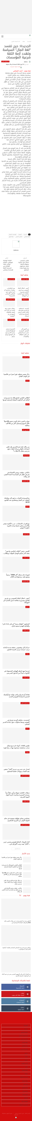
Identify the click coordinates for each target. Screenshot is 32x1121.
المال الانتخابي (27, 237)
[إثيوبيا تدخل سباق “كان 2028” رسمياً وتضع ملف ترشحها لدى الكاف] (15, 565)
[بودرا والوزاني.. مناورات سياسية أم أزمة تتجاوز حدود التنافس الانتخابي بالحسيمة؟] (9, 282)
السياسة (20, 234)
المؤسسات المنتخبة (12, 234)
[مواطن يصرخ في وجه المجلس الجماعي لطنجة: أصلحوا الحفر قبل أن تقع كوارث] (16, 935)
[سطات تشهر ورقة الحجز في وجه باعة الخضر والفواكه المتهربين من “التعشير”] (9, 302)
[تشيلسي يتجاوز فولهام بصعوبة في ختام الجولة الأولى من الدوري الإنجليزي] (15, 808)
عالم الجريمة (26, 455)
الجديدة (25, 234)
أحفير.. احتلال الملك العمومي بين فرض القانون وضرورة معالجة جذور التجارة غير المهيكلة (16, 600)
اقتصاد (26, 1060)
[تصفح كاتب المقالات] (16, 244)
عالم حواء (25, 1084)
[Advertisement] (16, 17)
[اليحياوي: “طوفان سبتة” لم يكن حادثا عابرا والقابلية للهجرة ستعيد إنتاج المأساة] (15, 614)
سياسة (26, 1029)
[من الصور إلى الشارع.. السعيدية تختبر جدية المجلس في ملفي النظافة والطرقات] (23, 323)
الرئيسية (26, 1025)
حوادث (26, 1057)
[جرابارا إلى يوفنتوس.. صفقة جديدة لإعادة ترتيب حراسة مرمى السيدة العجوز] (15, 637)
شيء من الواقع (24, 1077)
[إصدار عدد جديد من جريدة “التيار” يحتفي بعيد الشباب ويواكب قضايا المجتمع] (15, 759)
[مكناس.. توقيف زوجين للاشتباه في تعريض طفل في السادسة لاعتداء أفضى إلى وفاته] (15, 462)
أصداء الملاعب (26, 357)
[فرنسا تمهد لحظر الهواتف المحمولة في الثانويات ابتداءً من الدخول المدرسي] (15, 661)
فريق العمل (25, 1095)
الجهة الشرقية (25, 279)
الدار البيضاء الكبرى (5, 61)
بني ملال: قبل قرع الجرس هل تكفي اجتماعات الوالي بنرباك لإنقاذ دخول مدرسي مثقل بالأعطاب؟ (18, 449)
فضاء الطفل (25, 1088)
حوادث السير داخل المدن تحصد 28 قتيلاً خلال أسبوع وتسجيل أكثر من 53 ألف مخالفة (17, 423)
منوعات (27, 752)
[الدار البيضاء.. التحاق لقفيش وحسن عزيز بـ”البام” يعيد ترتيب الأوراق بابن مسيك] (15, 832)
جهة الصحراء (26, 534)
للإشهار (26, 1098)
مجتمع (27, 381)
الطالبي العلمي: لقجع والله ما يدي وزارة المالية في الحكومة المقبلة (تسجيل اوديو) (12, 866)
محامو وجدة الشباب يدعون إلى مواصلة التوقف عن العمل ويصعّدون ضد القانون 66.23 (17, 500)
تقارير (26, 1067)
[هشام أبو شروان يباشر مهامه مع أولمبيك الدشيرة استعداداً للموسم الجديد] (15, 684)
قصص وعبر (25, 1091)
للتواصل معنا (25, 1101)
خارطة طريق (11, 237)
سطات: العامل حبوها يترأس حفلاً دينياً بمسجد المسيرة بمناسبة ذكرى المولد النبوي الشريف (18, 795)
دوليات (27, 654)
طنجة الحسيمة (11, 279)
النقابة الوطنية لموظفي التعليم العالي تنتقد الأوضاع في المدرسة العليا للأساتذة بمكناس (8, 265)
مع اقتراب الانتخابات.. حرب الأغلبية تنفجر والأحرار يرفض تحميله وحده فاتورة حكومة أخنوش (16, 526)
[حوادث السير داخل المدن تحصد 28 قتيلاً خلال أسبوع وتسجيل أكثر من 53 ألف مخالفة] (15, 411)
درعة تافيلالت (25, 299)
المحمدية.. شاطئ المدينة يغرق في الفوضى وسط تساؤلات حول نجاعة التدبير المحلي (16, 722)
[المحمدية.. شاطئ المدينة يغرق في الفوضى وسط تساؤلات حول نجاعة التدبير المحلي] (15, 710)
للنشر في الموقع (24, 1105)
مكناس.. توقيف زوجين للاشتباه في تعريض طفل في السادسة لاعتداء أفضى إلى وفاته (17, 474)
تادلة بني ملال (26, 430)
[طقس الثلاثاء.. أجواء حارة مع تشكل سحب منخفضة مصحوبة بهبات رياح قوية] (15, 735)
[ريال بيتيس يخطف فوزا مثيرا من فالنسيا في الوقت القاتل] (15, 364)
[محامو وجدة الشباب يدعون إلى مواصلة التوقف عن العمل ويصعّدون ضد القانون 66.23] (15, 488)
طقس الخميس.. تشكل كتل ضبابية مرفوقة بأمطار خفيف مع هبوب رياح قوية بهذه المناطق (23, 265)
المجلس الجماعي (19, 237)
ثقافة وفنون (25, 1070)
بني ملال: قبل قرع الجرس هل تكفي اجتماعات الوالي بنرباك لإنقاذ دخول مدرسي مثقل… (13, 882)
